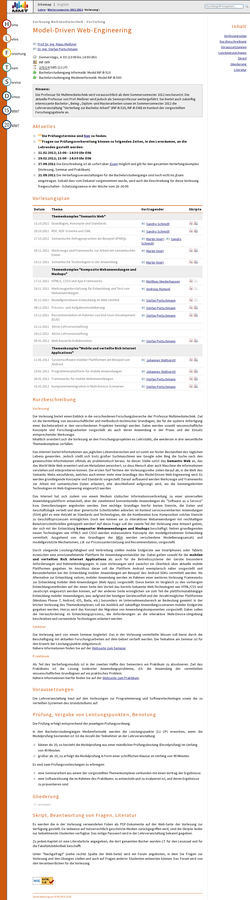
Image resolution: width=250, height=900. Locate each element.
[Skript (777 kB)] (196, 387)
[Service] (14, 87)
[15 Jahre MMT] (14, 115)
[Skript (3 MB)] (191, 224)
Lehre (42, 9)
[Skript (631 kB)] (196, 224)
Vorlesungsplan (235, 36)
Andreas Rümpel (158, 289)
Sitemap (45, 4)
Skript (242, 58)
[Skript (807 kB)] (196, 315)
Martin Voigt (155, 239)
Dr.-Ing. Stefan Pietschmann (58, 49)
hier (87, 136)
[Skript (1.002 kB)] (196, 360)
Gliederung (238, 64)
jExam (114, 164)
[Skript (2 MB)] (191, 262)
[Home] (14, 29)
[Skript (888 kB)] (196, 251)
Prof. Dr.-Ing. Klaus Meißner (57, 44)
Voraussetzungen (234, 47)
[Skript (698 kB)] (196, 371)
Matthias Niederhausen (163, 281)
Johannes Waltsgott (161, 360)
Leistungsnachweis (233, 52)
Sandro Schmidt (157, 224)
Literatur (240, 70)
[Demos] (14, 101)
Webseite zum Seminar (108, 648)
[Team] (14, 72)
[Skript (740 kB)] (196, 341)
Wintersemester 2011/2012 (65, 9)
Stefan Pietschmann (161, 300)
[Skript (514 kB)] (196, 231)
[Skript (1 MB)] (191, 231)
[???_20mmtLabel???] (14, 130)
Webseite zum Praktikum (121, 678)
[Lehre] (14, 43)
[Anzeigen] (42, 804)
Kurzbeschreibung (233, 41)
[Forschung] (14, 58)
